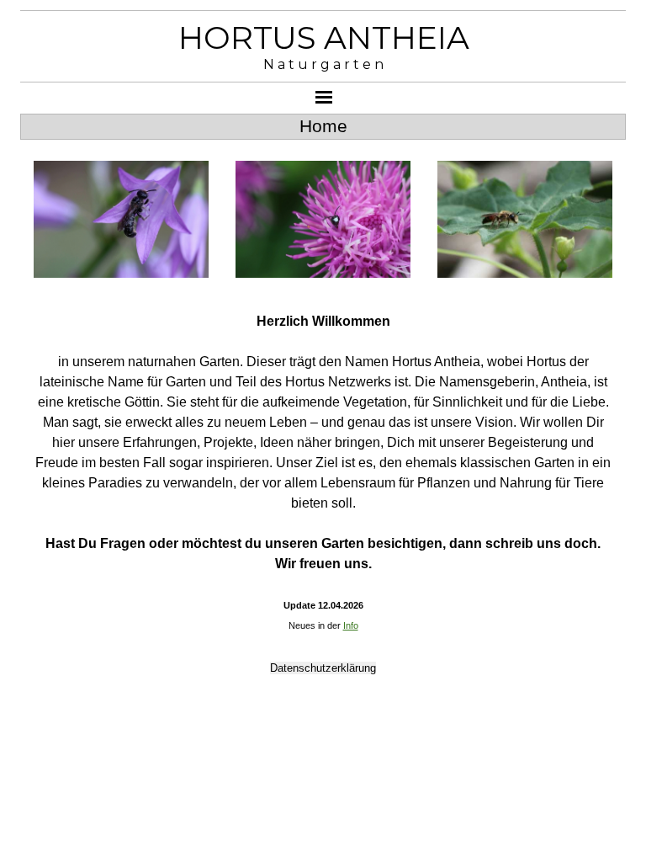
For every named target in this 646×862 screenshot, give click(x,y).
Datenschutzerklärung (323, 668)
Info (350, 625)
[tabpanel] (323, 473)
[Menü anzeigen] (323, 96)
